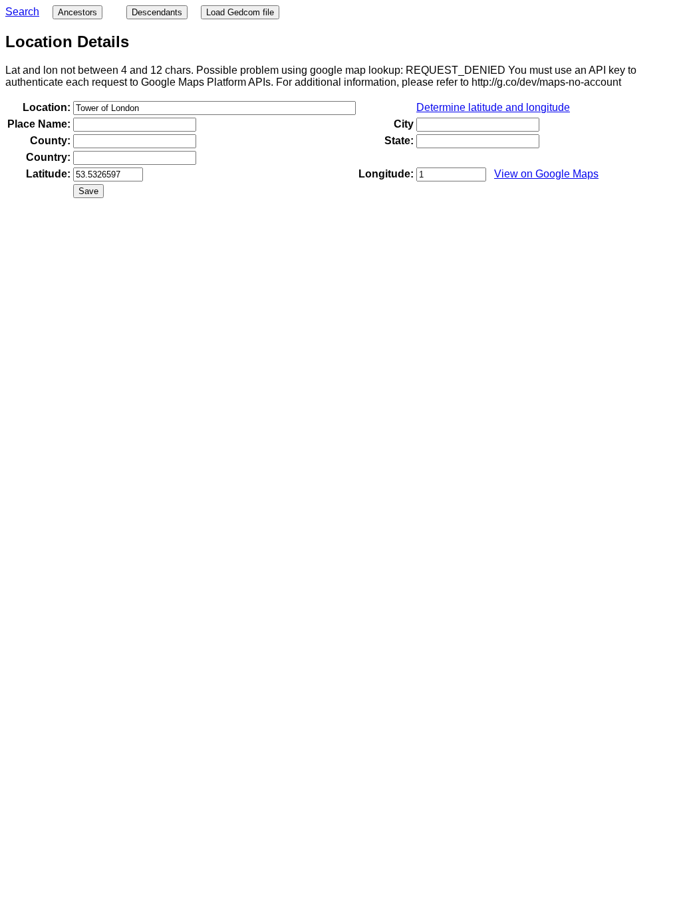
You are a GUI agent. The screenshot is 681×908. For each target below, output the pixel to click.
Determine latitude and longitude (493, 107)
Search (22, 11)
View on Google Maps (546, 173)
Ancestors (77, 12)
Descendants (157, 12)
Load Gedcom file (240, 12)
